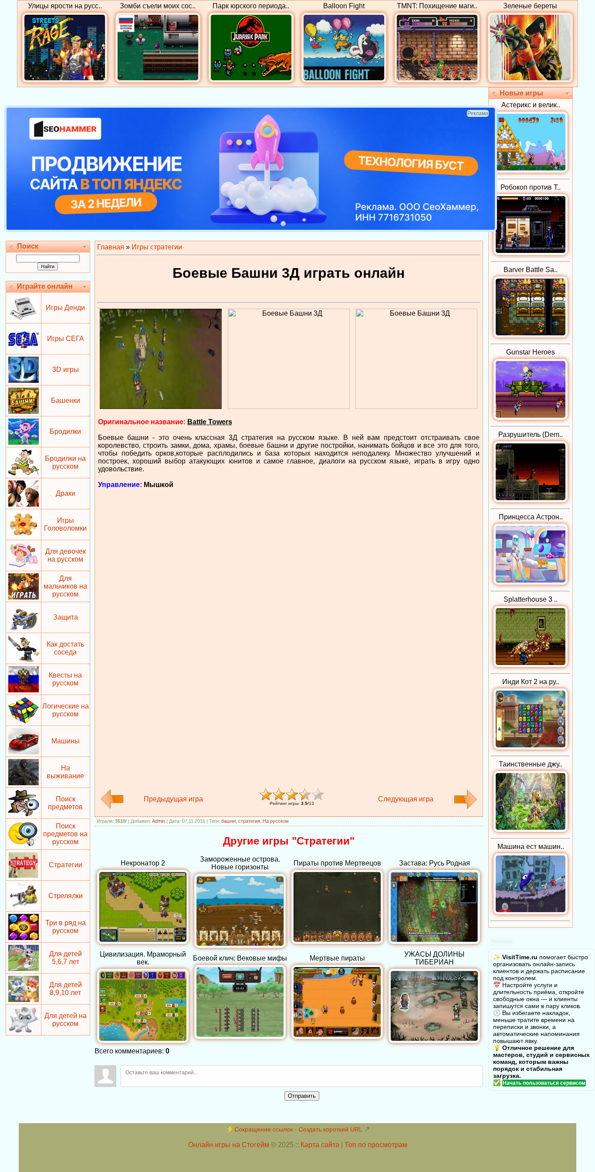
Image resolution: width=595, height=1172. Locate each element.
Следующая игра (405, 799)
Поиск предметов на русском (65, 833)
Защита (65, 617)
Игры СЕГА (65, 338)
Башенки (65, 400)
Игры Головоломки (65, 524)
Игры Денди (65, 307)
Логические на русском (65, 710)
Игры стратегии (157, 247)
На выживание (65, 772)
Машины (65, 741)
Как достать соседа (65, 648)
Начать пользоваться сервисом (544, 1083)
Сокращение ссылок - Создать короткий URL (298, 1129)
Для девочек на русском (65, 555)
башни (228, 821)
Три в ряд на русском (65, 926)
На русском (276, 821)
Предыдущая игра (173, 799)
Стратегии (65, 865)
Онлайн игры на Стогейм (228, 1144)
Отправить (302, 1096)
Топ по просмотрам (376, 1144)
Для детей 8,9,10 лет (65, 988)
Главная (110, 247)
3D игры (65, 369)
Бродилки (65, 431)
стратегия (249, 821)
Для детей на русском (65, 1019)
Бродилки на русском (65, 462)
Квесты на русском (65, 679)
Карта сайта (320, 1144)
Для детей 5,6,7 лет (65, 957)
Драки (65, 493)
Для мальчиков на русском (65, 586)
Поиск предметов (65, 803)
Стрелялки (65, 895)
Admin (158, 821)
